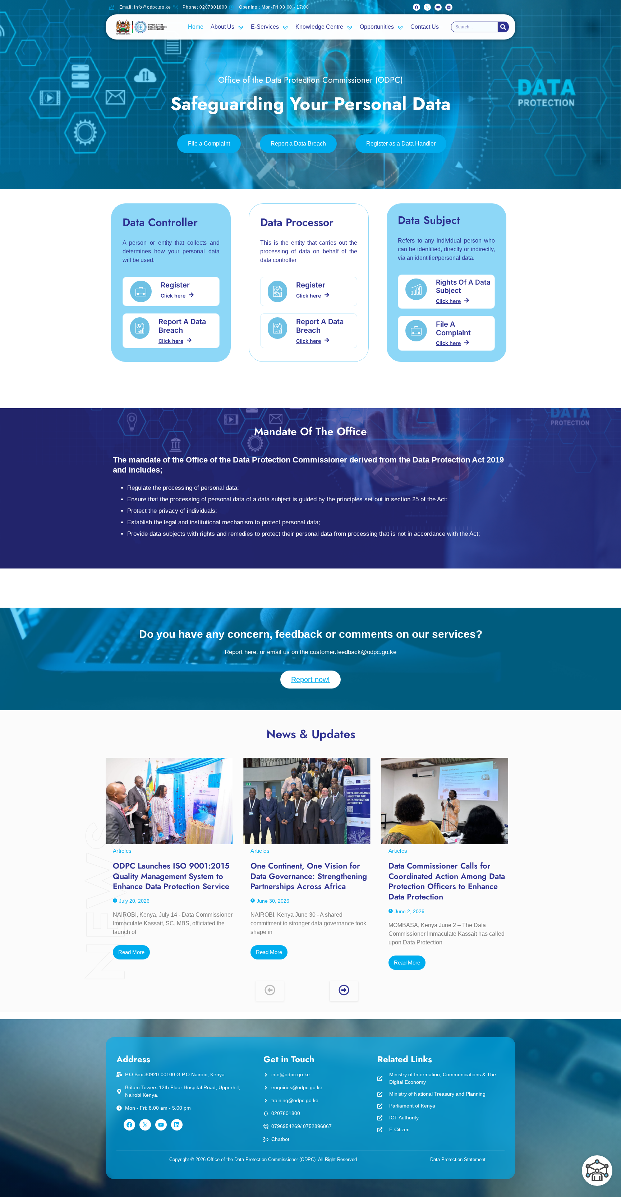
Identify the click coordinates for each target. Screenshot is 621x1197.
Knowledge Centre (319, 27)
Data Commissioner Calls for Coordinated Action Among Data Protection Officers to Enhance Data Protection (446, 881)
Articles (122, 851)
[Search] (503, 27)
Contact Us (424, 27)
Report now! (310, 679)
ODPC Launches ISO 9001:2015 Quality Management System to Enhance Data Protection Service (171, 876)
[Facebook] (416, 7)
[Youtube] (438, 7)
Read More (131, 952)
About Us (222, 27)
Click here (173, 295)
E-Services (265, 27)
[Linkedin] (448, 7)
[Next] (344, 991)
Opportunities (377, 27)
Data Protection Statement (458, 1159)
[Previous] (270, 991)
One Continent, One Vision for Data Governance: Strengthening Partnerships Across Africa (308, 876)
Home (195, 27)
